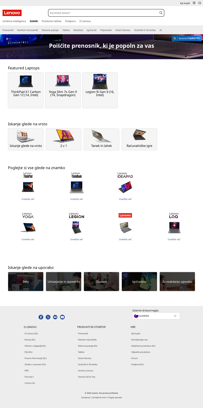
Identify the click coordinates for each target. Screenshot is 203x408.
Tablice (81, 352)
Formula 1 (29, 376)
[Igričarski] (98, 30)
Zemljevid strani (99, 397)
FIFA (27, 370)
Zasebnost (85, 397)
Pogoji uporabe (115, 397)
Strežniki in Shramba (87, 364)
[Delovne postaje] (60, 30)
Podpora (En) (137, 364)
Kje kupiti (135, 333)
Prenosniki (83, 333)
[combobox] (103, 13)
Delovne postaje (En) (87, 345)
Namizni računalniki (87, 339)
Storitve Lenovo (85, 370)
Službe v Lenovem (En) (35, 364)
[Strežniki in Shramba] (157, 30)
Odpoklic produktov (140, 352)
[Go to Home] (12, 13)
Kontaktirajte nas (139, 339)
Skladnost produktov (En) (143, 345)
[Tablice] (71, 30)
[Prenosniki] (15, 30)
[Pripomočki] (113, 30)
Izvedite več (28, 199)
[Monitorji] (84, 30)
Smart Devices (84, 358)
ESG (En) (28, 352)
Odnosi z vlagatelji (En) (35, 345)
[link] (199, 4)
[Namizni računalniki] (39, 30)
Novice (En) (30, 339)
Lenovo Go (30, 383)
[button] (194, 3)
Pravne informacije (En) (35, 358)
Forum (134, 358)
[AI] (163, 30)
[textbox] (156, 315)
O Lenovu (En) (31, 333)
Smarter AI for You (86, 376)
